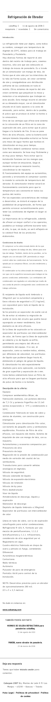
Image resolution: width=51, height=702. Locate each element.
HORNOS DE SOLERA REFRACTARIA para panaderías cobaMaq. (25, 627)
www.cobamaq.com (12, 610)
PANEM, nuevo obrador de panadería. (25, 642)
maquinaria (10, 29)
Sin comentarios (41, 29)
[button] (44, 6)
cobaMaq (13, 26)
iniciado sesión (27, 669)
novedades (23, 29)
